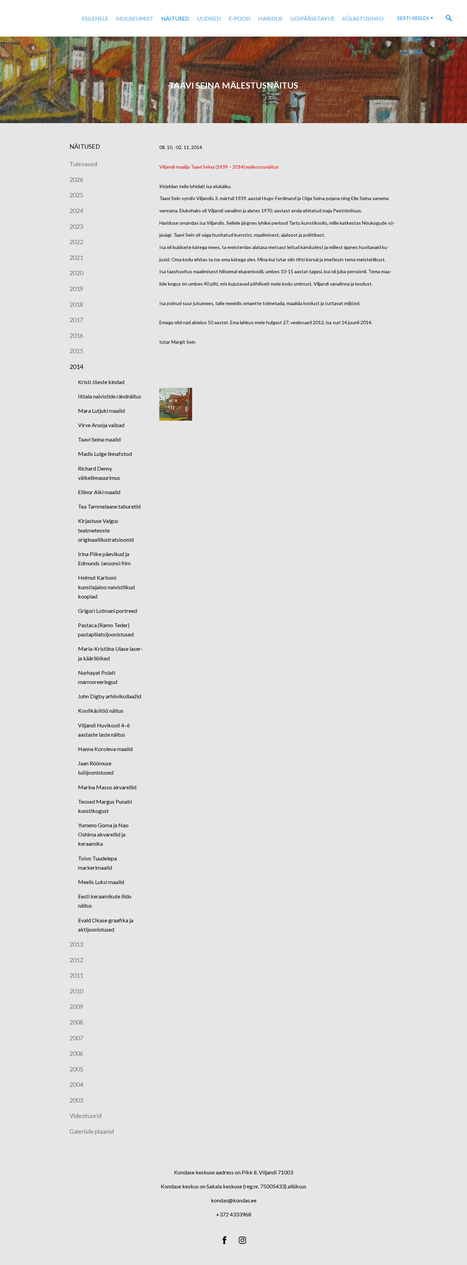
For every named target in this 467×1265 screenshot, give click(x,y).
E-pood (239, 18)
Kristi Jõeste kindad (101, 382)
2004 (76, 1084)
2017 (76, 320)
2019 (76, 288)
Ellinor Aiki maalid (99, 492)
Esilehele (95, 18)
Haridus (270, 18)
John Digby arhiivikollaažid (109, 696)
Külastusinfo (363, 18)
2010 (76, 991)
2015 (76, 351)
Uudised (209, 18)
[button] (414, 18)
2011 (76, 975)
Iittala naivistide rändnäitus (109, 396)
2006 (76, 1053)
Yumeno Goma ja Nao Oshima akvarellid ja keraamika (103, 834)
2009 (76, 1006)
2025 (76, 195)
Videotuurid (85, 1115)
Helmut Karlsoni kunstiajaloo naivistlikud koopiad (106, 586)
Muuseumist (135, 18)
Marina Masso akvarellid (107, 787)
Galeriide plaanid (91, 1131)
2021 (76, 257)
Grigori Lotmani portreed (107, 610)
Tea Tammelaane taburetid (109, 506)
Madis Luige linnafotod (105, 453)
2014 (76, 366)
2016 (76, 335)
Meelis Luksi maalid (101, 882)
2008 (76, 1022)
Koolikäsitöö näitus (100, 710)
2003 (76, 1100)
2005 (76, 1069)
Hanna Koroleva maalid (105, 749)
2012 (76, 960)
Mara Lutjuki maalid (101, 410)
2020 (76, 273)
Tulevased (83, 164)
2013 (76, 944)
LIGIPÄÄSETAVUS (312, 18)
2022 (76, 242)
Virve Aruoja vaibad (101, 425)
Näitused (175, 18)
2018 (76, 304)
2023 (76, 226)
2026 (76, 179)
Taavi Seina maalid (99, 439)
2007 (76, 1038)
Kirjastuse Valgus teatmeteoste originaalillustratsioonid (106, 529)
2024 (76, 210)
